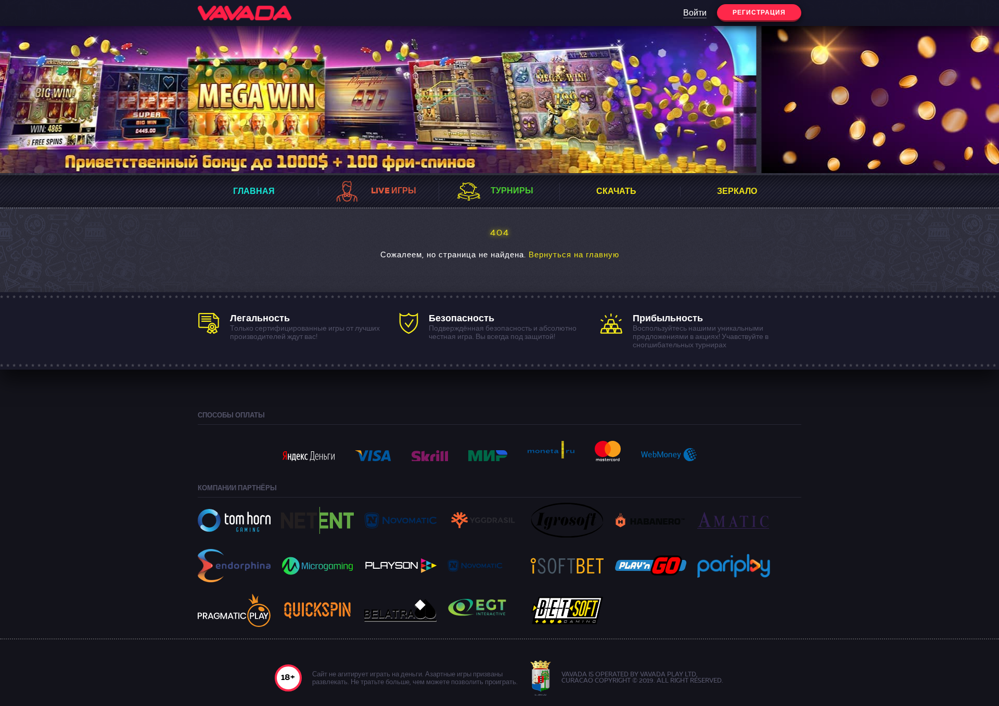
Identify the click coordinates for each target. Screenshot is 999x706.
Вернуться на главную (574, 255)
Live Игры (393, 191)
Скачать (616, 192)
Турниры (512, 191)
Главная (254, 192)
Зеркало (737, 192)
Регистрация (759, 13)
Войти (695, 13)
